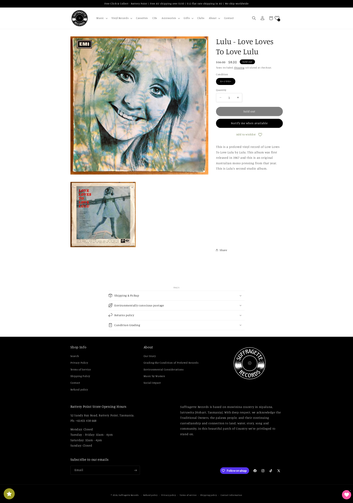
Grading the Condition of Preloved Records (171, 362)
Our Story (150, 355)
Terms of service (188, 495)
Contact (75, 382)
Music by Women (154, 375)
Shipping (239, 67)
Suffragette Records (129, 495)
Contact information (231, 495)
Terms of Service (80, 369)
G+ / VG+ (227, 82)
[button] (101, 18)
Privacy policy (168, 495)
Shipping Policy (80, 375)
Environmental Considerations (164, 369)
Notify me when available (249, 123)
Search (74, 355)
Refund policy (79, 389)
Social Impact (152, 382)
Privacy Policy (79, 362)
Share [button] (223, 249)
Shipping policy (208, 495)
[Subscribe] (135, 470)
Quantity (221, 89)
